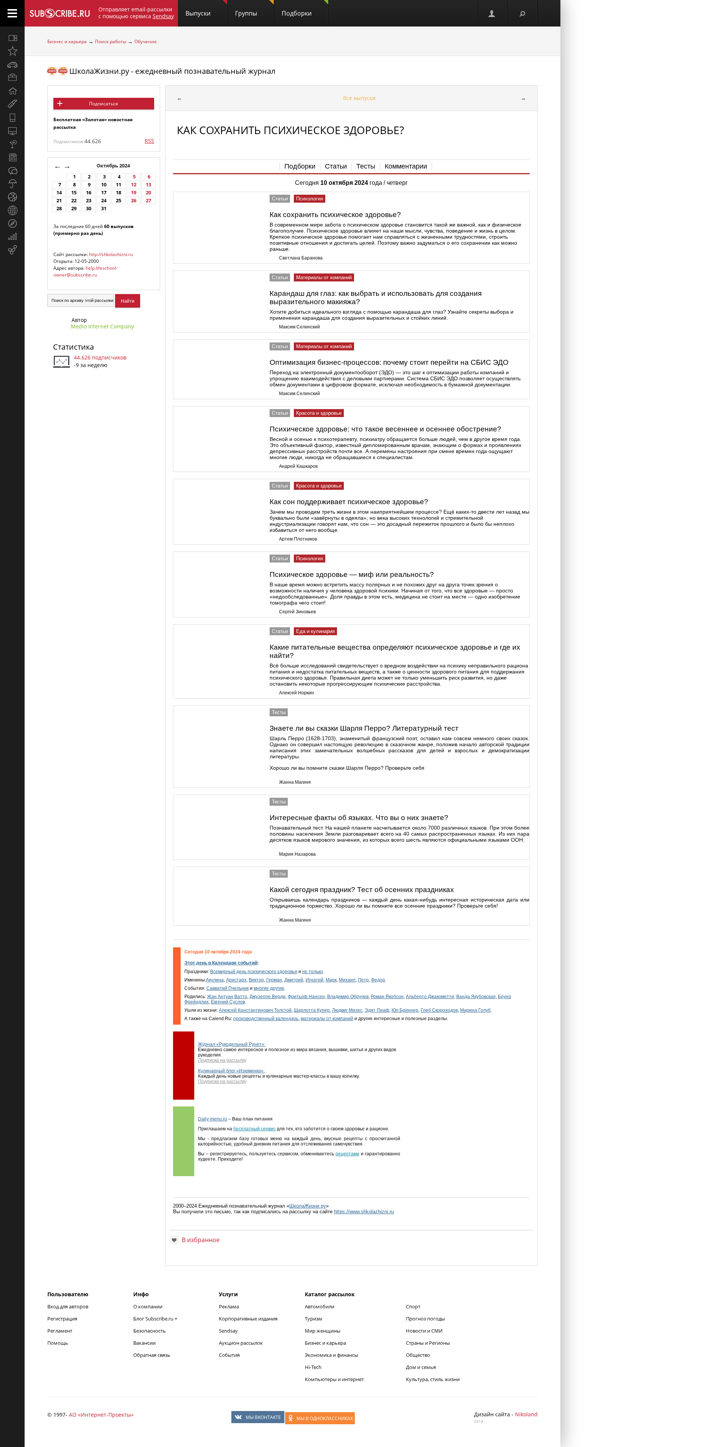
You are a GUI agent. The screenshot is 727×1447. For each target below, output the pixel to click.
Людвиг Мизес (347, 1010)
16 (88, 192)
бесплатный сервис (254, 1128)
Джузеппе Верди (267, 996)
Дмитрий (293, 980)
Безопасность (149, 1330)
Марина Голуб (475, 1010)
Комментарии (406, 166)
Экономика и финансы (331, 1355)
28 (59, 208)
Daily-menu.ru (212, 1119)
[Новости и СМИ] (12, 157)
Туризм (313, 1318)
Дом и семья (421, 1367)
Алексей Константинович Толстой (255, 1010)
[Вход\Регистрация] (492, 13)
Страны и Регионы (428, 1342)
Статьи (336, 166)
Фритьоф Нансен (306, 996)
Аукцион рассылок (241, 1342)
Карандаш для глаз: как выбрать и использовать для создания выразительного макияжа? (376, 297)
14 (59, 192)
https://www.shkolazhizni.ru (364, 1211)
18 (118, 192)
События (229, 1355)
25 (118, 200)
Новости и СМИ (424, 1330)
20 (148, 192)
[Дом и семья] (12, 91)
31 (103, 208)
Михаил (347, 980)
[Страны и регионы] (12, 210)
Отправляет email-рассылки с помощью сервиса (136, 13)
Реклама (229, 1306)
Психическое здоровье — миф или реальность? (352, 574)
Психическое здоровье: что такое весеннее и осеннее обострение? (385, 429)
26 (133, 200)
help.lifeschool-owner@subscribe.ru (85, 271)
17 (103, 192)
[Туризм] (12, 223)
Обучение (145, 41)
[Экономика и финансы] (12, 236)
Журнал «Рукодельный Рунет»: (231, 1044)
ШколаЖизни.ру (307, 1206)
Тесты (365, 166)
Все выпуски (359, 98)
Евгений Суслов (228, 1002)
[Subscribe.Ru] (60, 13)
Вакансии (144, 1342)
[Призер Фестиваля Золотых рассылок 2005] (51, 71)
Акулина (215, 980)
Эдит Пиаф (377, 1010)
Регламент (59, 1330)
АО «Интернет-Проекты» (101, 1414)
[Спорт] (12, 197)
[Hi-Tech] (12, 117)
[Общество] (12, 170)
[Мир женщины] (12, 104)
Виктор (256, 980)
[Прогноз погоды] (12, 183)
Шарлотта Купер (312, 1010)
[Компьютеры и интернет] (12, 130)
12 (133, 184)
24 (103, 200)
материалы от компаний (327, 1018)
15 (73, 192)
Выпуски (198, 13)
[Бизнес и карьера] (12, 77)
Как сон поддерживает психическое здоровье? (349, 502)
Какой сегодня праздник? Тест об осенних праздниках (362, 890)
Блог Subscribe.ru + (155, 1318)
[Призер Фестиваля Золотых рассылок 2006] (62, 71)
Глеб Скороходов (439, 1010)
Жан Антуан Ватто (227, 996)
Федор (378, 980)
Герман (274, 980)
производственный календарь (265, 1018)
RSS (149, 140)
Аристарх (236, 980)
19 (133, 192)
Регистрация (62, 1318)
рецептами (347, 1153)
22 (73, 200)
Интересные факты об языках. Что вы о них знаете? (359, 818)
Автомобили (319, 1306)
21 (59, 200)
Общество (418, 1355)
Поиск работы (110, 41)
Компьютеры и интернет (334, 1379)
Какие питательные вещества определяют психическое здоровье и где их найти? (395, 651)
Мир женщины (322, 1330)
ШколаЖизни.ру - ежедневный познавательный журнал (172, 71)
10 (103, 184)
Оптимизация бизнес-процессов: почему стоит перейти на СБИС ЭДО (389, 362)
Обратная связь (151, 1355)
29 (73, 208)
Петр (363, 980)
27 (148, 200)
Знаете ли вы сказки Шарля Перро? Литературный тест (364, 728)
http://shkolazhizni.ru (111, 254)
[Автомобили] (12, 64)
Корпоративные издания (248, 1318)
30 (88, 208)
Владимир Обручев (347, 996)
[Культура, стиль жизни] (12, 144)
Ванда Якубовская (476, 996)
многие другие (269, 988)
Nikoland (526, 1414)
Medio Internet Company (102, 326)
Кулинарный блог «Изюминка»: (231, 1071)
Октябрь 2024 (114, 166)
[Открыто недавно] (12, 51)
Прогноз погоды (425, 1318)
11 (118, 184)
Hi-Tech (313, 1367)
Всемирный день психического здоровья (253, 971)
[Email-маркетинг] (12, 250)
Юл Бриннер (405, 1010)
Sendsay (228, 1330)
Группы (246, 13)
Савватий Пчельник (227, 988)
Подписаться (103, 103)
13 (148, 184)
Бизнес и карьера (67, 41)
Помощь (57, 1342)
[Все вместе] (12, 38)
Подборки (297, 13)
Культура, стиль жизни (433, 1379)
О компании (147, 1306)
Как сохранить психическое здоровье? (335, 215)
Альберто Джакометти (430, 996)
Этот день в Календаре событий (220, 963)
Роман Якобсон (387, 996)
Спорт (413, 1306)
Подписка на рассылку (222, 1060)
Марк (331, 980)
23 (88, 200)
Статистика (73, 347)
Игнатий (314, 980)
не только (312, 971)
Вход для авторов (67, 1306)
